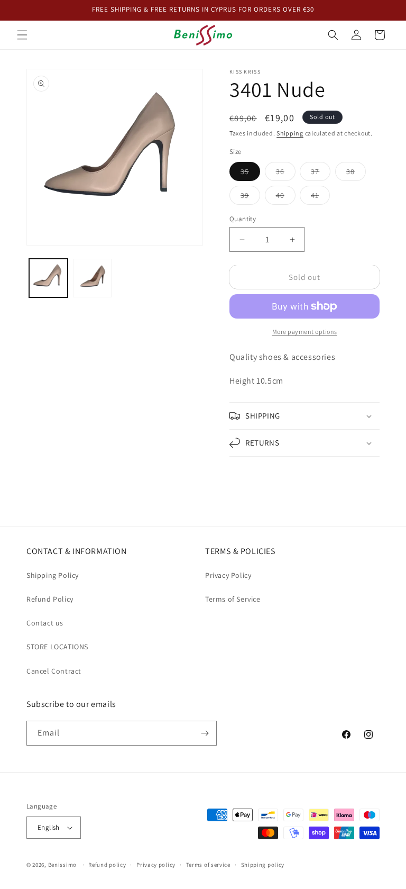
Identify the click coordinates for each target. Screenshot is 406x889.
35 (250, 173)
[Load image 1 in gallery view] (48, 278)
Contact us (44, 623)
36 (286, 173)
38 (356, 173)
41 (320, 197)
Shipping (289, 133)
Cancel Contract (53, 671)
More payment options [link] (304, 331)
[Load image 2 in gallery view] (92, 278)
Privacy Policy (228, 575)
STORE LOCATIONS (57, 646)
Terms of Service (233, 599)
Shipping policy (263, 864)
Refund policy (107, 864)
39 (250, 197)
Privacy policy (156, 864)
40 (286, 197)
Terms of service (208, 864)
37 (320, 173)
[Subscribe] (204, 733)
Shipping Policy (52, 575)
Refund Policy (49, 599)
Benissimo (62, 864)
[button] (22, 35)
